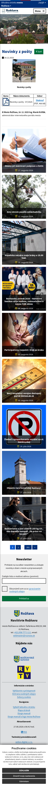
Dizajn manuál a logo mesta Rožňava (24, 716)
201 (28, 547)
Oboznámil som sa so (24, 590)
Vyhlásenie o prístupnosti (24, 690)
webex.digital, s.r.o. (24, 742)
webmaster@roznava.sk (24, 635)
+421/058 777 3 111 (22, 632)
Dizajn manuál (24, 713)
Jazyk (41, 2)
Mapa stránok (24, 710)
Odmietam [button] (24, 781)
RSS (25, 732)
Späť (39, 51)
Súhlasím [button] (24, 770)
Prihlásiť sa (24, 598)
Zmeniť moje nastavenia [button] (24, 776)
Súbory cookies (24, 697)
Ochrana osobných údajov (24, 693)
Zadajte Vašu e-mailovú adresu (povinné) (20, 576)
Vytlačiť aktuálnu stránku (24, 707)
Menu (38, 10)
